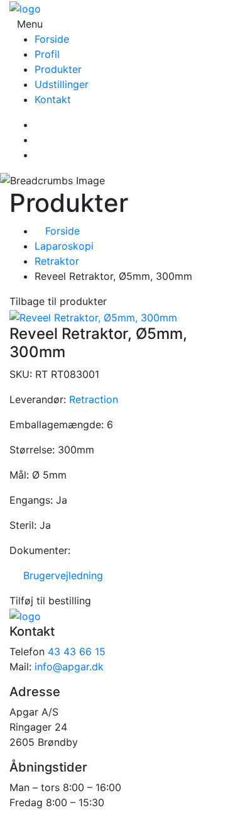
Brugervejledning (60, 575)
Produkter (58, 69)
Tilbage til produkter (58, 301)
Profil (47, 54)
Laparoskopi (64, 246)
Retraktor (57, 261)
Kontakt (53, 99)
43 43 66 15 (77, 651)
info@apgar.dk (69, 666)
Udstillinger (62, 84)
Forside (52, 39)
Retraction (93, 399)
